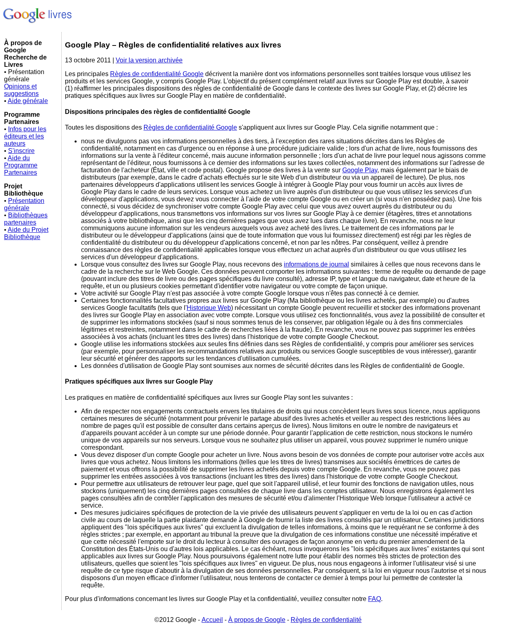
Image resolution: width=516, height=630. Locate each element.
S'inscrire (21, 150)
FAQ (374, 598)
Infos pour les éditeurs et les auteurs (25, 136)
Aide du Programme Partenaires (20, 165)
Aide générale (28, 100)
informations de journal (316, 264)
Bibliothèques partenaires (26, 219)
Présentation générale (24, 204)
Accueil (212, 619)
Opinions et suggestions (21, 90)
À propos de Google (256, 619)
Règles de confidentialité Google (157, 73)
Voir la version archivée (149, 60)
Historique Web (209, 307)
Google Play (359, 170)
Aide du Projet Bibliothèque (26, 233)
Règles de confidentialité (326, 619)
